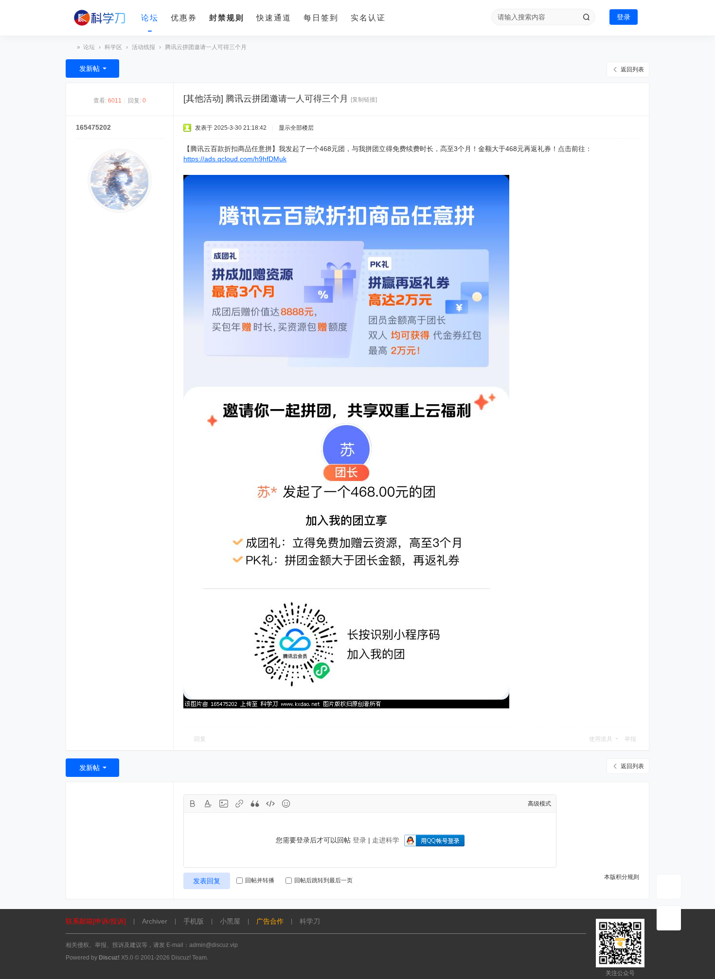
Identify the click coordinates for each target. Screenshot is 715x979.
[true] (586, 17)
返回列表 (632, 69)
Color (208, 803)
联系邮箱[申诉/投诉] (96, 921)
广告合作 (270, 921)
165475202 (93, 127)
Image (224, 803)
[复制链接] (364, 99)
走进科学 (385, 840)
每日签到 (321, 18)
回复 (200, 739)
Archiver (154, 921)
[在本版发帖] (669, 887)
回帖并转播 (259, 880)
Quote (255, 803)
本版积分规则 (621, 877)
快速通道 (273, 18)
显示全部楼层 (296, 127)
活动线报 (143, 47)
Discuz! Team (189, 957)
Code (270, 803)
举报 (630, 739)
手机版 (193, 921)
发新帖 (89, 68)
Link (239, 803)
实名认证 (368, 18)
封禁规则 (226, 18)
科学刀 (69, 47)
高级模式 (539, 803)
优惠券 (184, 18)
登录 (623, 17)
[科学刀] (100, 18)
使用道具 (600, 739)
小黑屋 (230, 921)
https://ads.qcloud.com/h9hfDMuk (234, 159)
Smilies (286, 803)
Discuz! (109, 957)
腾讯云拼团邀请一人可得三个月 (206, 47)
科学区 (113, 47)
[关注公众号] (669, 918)
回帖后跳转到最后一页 (323, 880)
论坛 (150, 18)
